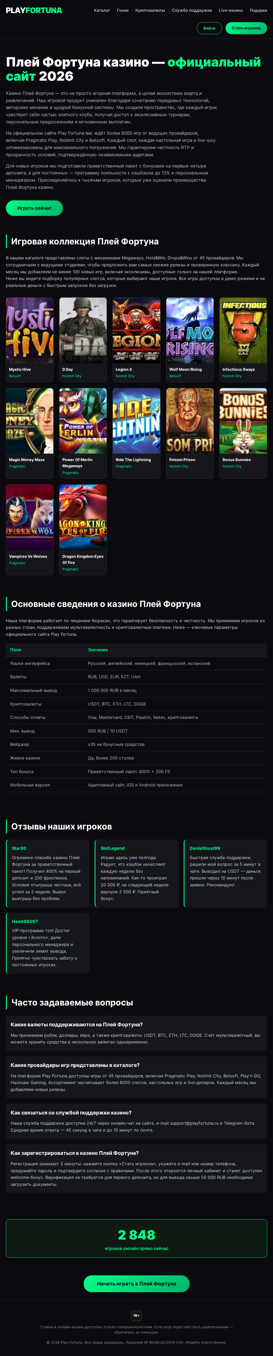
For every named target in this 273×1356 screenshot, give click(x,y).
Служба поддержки (192, 10)
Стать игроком (246, 28)
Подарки (258, 10)
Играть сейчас (34, 208)
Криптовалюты (150, 10)
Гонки (123, 10)
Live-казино (231, 10)
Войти (209, 28)
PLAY (34, 10)
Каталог (102, 10)
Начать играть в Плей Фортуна (136, 1283)
